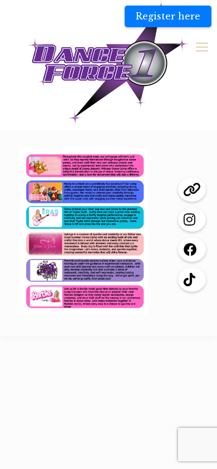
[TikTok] (192, 279)
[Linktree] (192, 189)
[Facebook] (192, 249)
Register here (168, 16)
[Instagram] (192, 219)
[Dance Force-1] (108, 62)
